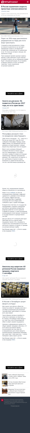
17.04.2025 (3, 11)
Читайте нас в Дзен (15, 93)
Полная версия (15, 406)
